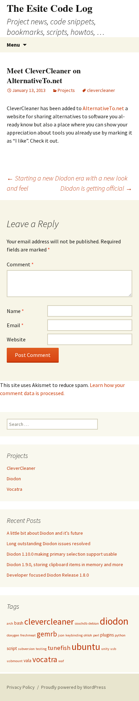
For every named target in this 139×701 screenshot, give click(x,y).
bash (18, 623)
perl (96, 635)
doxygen (13, 635)
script (12, 648)
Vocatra (14, 489)
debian (93, 623)
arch (10, 623)
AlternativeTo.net (103, 108)
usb (113, 649)
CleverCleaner (21, 468)
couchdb (81, 623)
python (120, 635)
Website (16, 339)
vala (27, 660)
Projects (66, 90)
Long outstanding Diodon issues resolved (48, 543)
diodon (114, 621)
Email (15, 325)
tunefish (59, 648)
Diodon (14, 479)
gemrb (47, 633)
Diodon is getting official (96, 188)
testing (41, 649)
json (61, 635)
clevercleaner (101, 90)
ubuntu (86, 646)
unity (105, 649)
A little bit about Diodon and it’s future (45, 533)
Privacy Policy (21, 687)
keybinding (74, 635)
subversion (26, 649)
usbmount (15, 661)
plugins (107, 635)
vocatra (44, 659)
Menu (13, 44)
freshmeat (28, 635)
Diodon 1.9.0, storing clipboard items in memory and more (65, 564)
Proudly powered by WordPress (73, 687)
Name (15, 311)
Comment (20, 264)
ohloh (88, 635)
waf (61, 661)
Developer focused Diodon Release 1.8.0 (48, 575)
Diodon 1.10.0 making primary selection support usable (62, 554)
